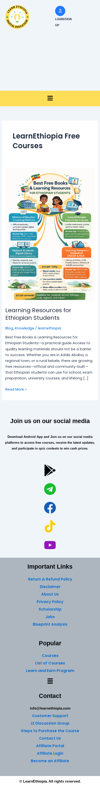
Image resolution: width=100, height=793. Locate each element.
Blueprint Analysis (50, 624)
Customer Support (50, 715)
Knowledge (24, 328)
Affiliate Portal (50, 745)
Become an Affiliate (50, 760)
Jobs (50, 616)
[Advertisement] (50, 62)
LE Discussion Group (50, 723)
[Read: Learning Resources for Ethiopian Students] (49, 234)
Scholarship (50, 609)
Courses (50, 655)
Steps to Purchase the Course (50, 730)
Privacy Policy (50, 601)
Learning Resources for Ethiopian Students (38, 314)
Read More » (16, 389)
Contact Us (50, 738)
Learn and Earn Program (50, 670)
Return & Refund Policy (50, 579)
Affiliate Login (50, 753)
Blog (9, 328)
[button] (50, 98)
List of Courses (50, 663)
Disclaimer (50, 586)
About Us (50, 594)
